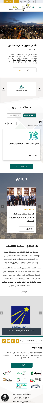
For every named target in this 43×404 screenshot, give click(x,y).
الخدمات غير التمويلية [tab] (14, 115)
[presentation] (39, 89)
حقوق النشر (29, 355)
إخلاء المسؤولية (8, 355)
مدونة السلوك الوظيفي (34, 352)
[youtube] (25, 1)
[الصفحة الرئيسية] (33, 7)
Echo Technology (17, 401)
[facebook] (33, 1)
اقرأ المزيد (27, 70)
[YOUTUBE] (8, 341)
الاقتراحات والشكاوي (19, 352)
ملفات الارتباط (26, 358)
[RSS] (21, 1)
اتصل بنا (24, 364)
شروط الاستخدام (19, 355)
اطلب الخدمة (33, 155)
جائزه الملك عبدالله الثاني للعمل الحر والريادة (21, 330)
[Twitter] (12, 341)
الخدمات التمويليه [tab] (29, 115)
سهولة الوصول (37, 358)
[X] (29, 1)
